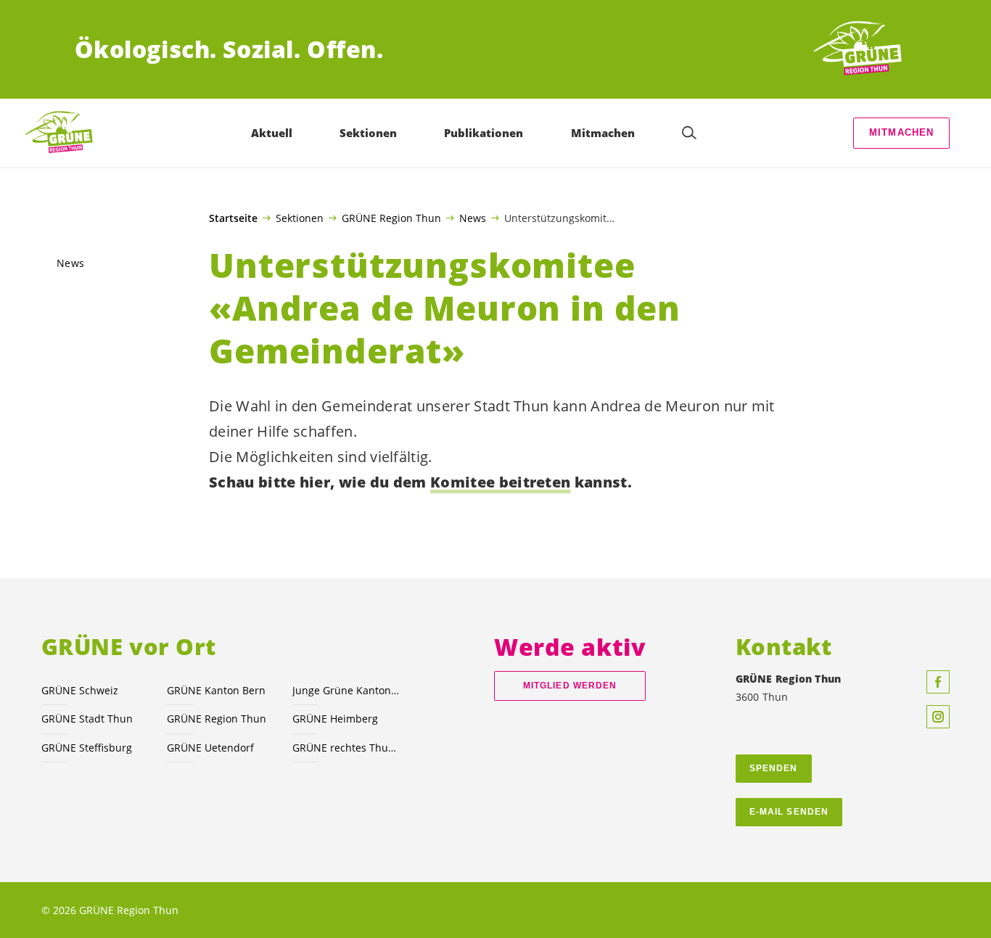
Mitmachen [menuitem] (603, 133)
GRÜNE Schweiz (79, 690)
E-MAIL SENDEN (788, 812)
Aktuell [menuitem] (271, 133)
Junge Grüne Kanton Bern (346, 690)
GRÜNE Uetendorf (210, 747)
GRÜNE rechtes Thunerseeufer (346, 747)
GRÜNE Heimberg (335, 718)
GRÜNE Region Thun (391, 217)
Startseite (233, 218)
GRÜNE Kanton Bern (216, 690)
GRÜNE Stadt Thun (87, 718)
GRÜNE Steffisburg (86, 747)
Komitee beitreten (500, 482)
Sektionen (300, 217)
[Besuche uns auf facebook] (938, 682)
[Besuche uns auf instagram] (938, 716)
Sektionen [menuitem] (368, 133)
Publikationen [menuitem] (483, 133)
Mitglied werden (570, 685)
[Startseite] (862, 49)
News (472, 217)
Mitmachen (901, 132)
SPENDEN (773, 768)
